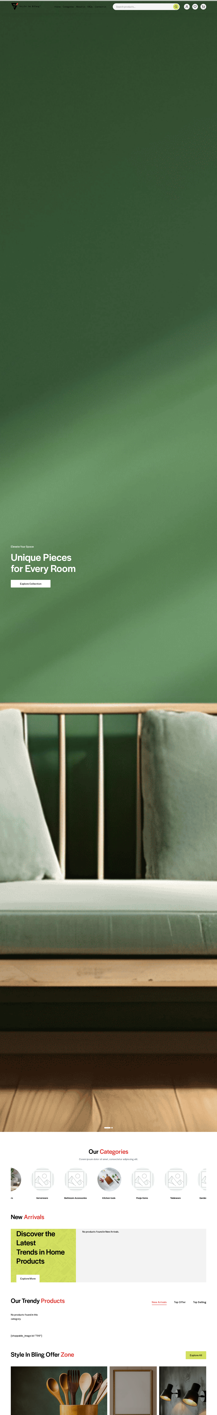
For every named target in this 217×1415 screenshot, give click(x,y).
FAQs (90, 6)
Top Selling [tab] (199, 1302)
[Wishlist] (195, 6)
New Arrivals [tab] (159, 1302)
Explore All (196, 1355)
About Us (80, 6)
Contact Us (100, 6)
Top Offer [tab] (180, 1302)
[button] (107, 1127)
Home (57, 6)
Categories (68, 6)
